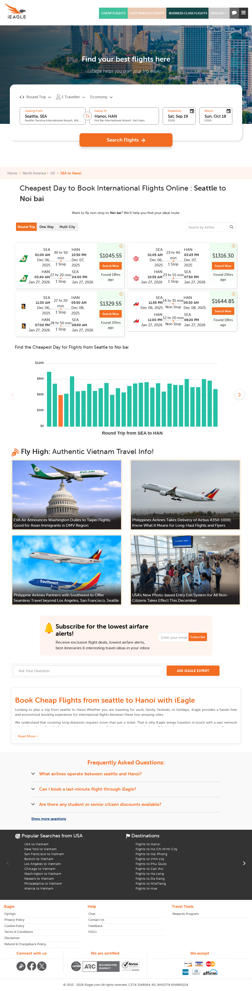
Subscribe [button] (197, 637)
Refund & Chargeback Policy (25, 944)
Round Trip (26, 227)
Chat (91, 914)
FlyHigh (10, 914)
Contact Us (96, 920)
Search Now (110, 266)
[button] (219, 13)
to (73, 709)
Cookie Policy (14, 926)
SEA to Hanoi (71, 173)
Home (12, 173)
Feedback (95, 926)
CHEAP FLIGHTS (113, 13)
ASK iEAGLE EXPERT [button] (193, 670)
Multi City (67, 227)
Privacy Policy (14, 920)
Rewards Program (186, 914)
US (52, 173)
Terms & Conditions (18, 932)
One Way (46, 227)
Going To (100, 111)
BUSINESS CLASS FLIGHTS (188, 13)
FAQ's (92, 932)
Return (209, 111)
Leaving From (34, 111)
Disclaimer (12, 938)
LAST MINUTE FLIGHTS (147, 13)
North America (34, 173)
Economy (98, 96)
